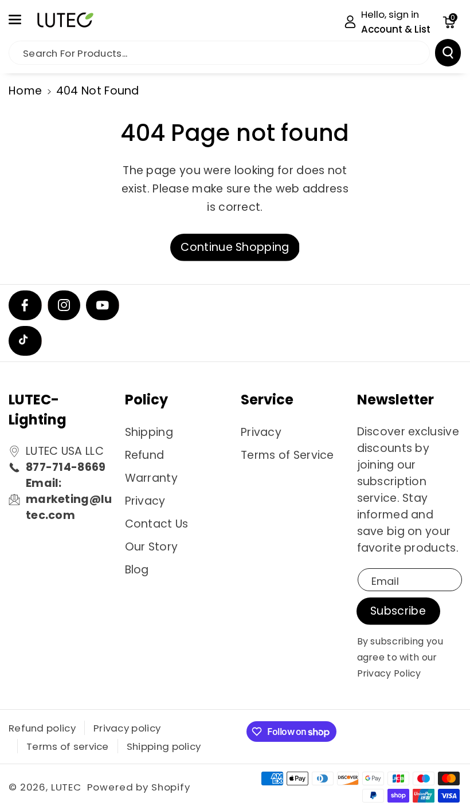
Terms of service (67, 746)
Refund (144, 455)
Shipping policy (164, 746)
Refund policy (42, 728)
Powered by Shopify (138, 787)
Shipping (149, 432)
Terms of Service (287, 455)
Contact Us (157, 524)
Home (25, 91)
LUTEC (66, 787)
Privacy (145, 501)
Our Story (151, 547)
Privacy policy (126, 728)
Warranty (151, 478)
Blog (137, 569)
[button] (21, 19)
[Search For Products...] (448, 52)
